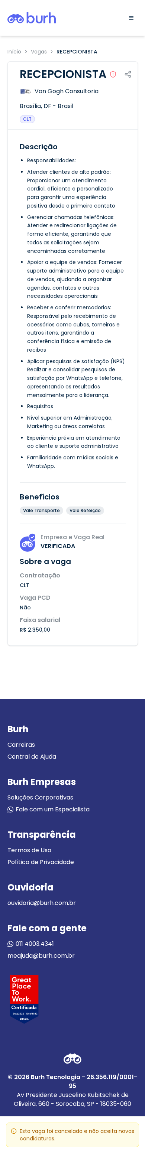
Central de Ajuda (31, 756)
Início (14, 51)
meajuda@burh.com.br (41, 955)
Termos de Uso (29, 850)
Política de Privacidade (40, 862)
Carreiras (21, 744)
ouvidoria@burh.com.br (41, 903)
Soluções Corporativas (40, 797)
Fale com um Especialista (53, 809)
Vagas (39, 51)
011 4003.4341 (35, 943)
